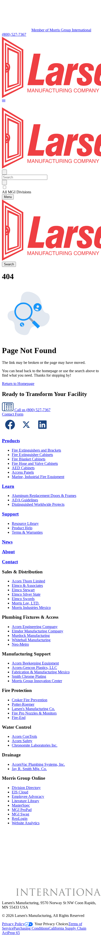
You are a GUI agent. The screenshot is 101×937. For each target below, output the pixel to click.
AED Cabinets (23, 468)
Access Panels (23, 472)
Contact (10, 561)
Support (10, 514)
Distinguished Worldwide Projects (38, 504)
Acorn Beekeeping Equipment (35, 663)
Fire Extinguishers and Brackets (36, 450)
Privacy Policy (13, 924)
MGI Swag (20, 814)
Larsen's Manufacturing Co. (33, 709)
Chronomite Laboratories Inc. (34, 745)
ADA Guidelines (25, 500)
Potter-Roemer (23, 704)
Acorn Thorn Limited (28, 581)
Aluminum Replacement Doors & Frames (44, 495)
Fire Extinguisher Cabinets (32, 455)
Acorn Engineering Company (35, 627)
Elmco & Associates (27, 585)
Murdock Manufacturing (31, 635)
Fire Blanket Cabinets (28, 459)
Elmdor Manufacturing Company (37, 631)
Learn (8, 486)
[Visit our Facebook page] (10, 431)
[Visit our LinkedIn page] (42, 431)
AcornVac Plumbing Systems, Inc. (38, 764)
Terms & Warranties (27, 532)
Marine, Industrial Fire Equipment (38, 477)
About (8, 551)
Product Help (22, 528)
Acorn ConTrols (24, 736)
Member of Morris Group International (61, 30)
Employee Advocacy (28, 796)
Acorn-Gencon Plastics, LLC (34, 668)
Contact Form (12, 414)
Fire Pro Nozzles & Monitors (34, 713)
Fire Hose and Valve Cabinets (35, 463)
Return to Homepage (18, 384)
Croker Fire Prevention (29, 700)
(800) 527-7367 (14, 34)
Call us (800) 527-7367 (31, 410)
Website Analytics (25, 823)
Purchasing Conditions (31, 928)
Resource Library (25, 523)
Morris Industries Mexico (31, 607)
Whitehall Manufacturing (31, 640)
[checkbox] (50, 187)
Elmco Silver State (26, 594)
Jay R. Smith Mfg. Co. (29, 769)
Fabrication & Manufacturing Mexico (41, 672)
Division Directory (26, 788)
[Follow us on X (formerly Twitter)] (26, 431)
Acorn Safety (22, 741)
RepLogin (19, 818)
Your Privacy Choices (51, 924)
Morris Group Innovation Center (37, 681)
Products (11, 440)
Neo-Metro (20, 644)
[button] (3, 101)
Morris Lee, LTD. (25, 603)
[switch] (4, 187)
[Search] (4, 182)
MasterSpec (21, 805)
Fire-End (18, 717)
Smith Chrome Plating (29, 676)
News (7, 541)
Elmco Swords (23, 599)
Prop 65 (14, 933)
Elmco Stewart (23, 590)
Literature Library (25, 801)
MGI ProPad (22, 810)
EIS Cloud (20, 792)
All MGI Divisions (16, 192)
